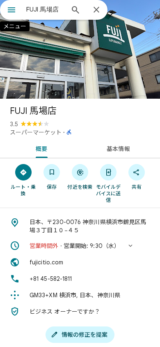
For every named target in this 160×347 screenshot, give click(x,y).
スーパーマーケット (36, 132)
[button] (80, 246)
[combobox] (45, 9)
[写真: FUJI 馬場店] (80, 49)
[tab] (40, 148)
